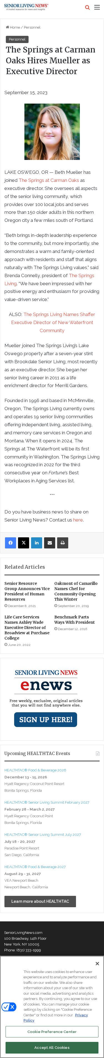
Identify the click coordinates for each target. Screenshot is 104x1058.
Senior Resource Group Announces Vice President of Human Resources (27, 591)
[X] (23, 542)
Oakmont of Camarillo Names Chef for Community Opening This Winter (76, 591)
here (78, 520)
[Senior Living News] (26, 7)
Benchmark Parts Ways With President (74, 620)
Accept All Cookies (51, 1048)
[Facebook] (10, 542)
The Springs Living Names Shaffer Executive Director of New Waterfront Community (53, 322)
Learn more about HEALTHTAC (40, 901)
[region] (52, 1007)
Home (14, 27)
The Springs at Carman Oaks (49, 180)
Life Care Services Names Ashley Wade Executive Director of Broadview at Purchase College (26, 628)
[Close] (97, 963)
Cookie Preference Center (52, 1032)
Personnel (32, 27)
